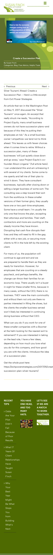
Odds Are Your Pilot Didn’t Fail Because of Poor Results (10, 426)
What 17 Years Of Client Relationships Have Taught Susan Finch (10, 462)
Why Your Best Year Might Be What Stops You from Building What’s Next (9, 506)
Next (44, 86)
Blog (15, 65)
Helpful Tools (34, 65)
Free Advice (23, 65)
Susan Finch (11, 63)
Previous (10, 86)
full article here (39, 164)
